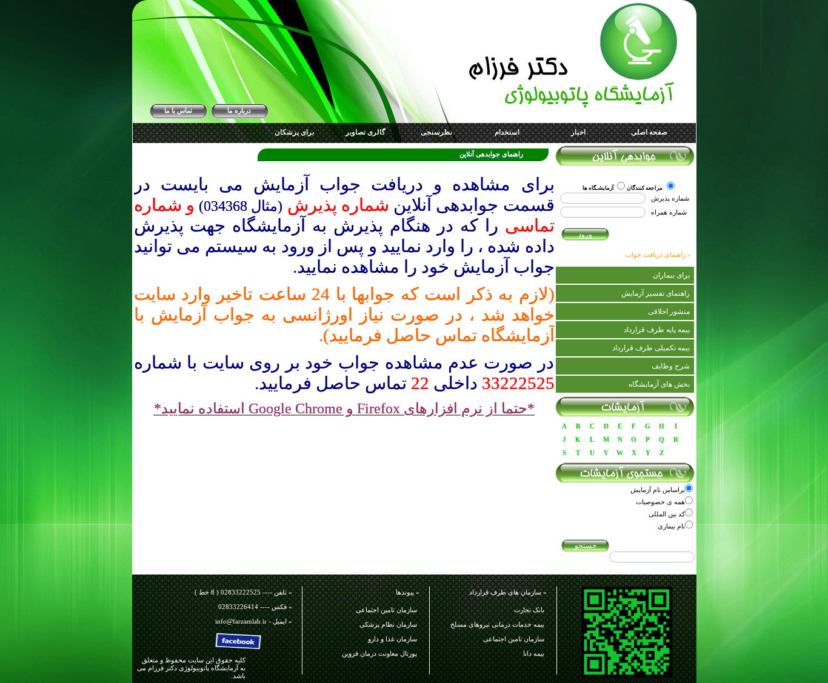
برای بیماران (671, 275)
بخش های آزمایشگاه (659, 384)
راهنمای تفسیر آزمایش (655, 293)
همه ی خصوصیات (660, 501)
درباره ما (239, 110)
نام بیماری (671, 526)
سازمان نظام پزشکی (388, 619)
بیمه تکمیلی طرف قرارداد (651, 348)
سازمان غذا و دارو (392, 634)
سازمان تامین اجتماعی (513, 634)
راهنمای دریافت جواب (656, 254)
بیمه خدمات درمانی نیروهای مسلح (497, 619)
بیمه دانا (533, 648)
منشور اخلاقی (669, 311)
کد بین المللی (667, 514)
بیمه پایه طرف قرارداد (657, 329)
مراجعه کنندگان (645, 188)
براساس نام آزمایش (657, 489)
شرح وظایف (671, 366)
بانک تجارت (529, 604)
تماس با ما (178, 110)
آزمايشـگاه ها (598, 188)
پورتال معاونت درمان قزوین (379, 648)
